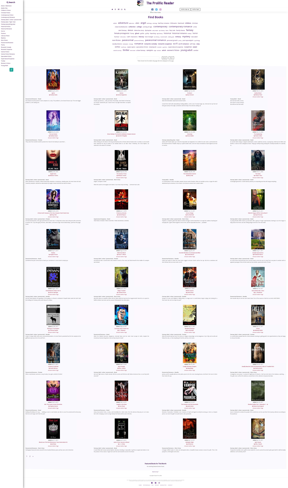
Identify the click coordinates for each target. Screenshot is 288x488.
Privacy (157, 485)
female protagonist (121, 33)
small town (123, 47)
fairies (167, 30)
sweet (195, 47)
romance (138, 43)
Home (140, 485)
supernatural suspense (175, 47)
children (188, 23)
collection (132, 27)
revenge (131, 44)
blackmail (181, 23)
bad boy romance (163, 23)
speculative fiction (142, 47)
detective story (139, 30)
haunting (153, 33)
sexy (198, 44)
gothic (142, 33)
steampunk (152, 47)
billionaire (173, 23)
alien (137, 23)
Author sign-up (185, 9)
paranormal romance (155, 40)
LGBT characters (132, 37)
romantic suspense (165, 44)
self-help (192, 44)
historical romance (179, 33)
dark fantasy (122, 30)
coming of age (147, 27)
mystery (186, 36)
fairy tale (172, 30)
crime (195, 27)
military (178, 37)
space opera (131, 47)
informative (123, 37)
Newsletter (163, 485)
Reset (171, 57)
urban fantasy (140, 50)
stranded (159, 47)
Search (164, 57)
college (139, 27)
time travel (132, 50)
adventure (123, 22)
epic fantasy (162, 30)
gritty (147, 33)
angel (143, 22)
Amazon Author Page (258, 97)
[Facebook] (152, 483)
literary (141, 37)
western (159, 50)
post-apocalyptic (188, 40)
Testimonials (146, 485)
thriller (126, 50)
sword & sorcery (117, 50)
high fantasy (160, 33)
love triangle (149, 37)
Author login (195, 9)
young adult (186, 50)
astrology (154, 23)
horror (195, 33)
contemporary (160, 26)
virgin (155, 50)
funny (132, 33)
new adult (194, 37)
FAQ (153, 485)
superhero (164, 47)
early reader (155, 30)
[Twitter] (155, 483)
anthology (149, 23)
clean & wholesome (121, 27)
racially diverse (117, 44)
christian (195, 23)
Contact (170, 485)
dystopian (148, 30)
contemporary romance (180, 26)
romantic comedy (150, 44)
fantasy (189, 30)
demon (130, 30)
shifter (117, 47)
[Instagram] (159, 483)
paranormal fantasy (139, 40)
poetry (180, 40)
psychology (197, 40)
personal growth (172, 40)
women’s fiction (173, 50)
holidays (190, 33)
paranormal (127, 40)
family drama (180, 30)
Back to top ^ (155, 471)
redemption (125, 44)
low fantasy (157, 37)
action (115, 23)
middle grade (171, 37)
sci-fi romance (183, 44)
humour (116, 37)
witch (164, 50)
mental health (163, 37)
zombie (195, 50)
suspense (188, 47)
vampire (149, 50)
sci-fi (175, 43)
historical (167, 33)
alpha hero (131, 23)
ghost (137, 33)
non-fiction (116, 40)
